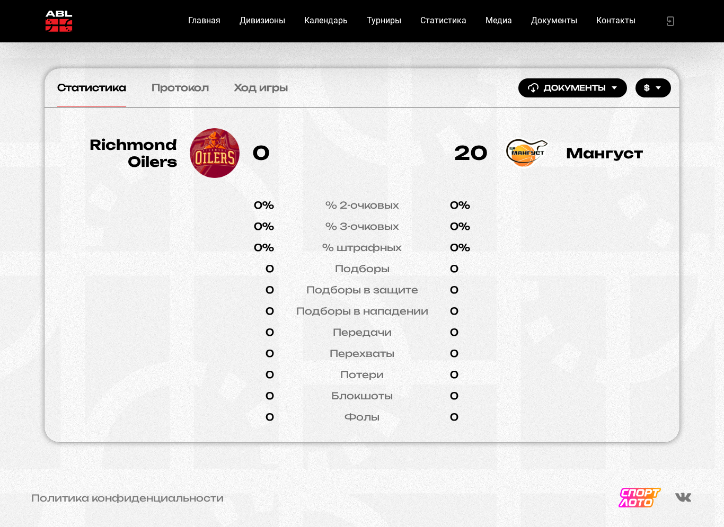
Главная (204, 20)
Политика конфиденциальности (127, 498)
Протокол (180, 87)
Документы (554, 20)
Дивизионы (262, 20)
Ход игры (261, 87)
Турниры (384, 20)
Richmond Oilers (133, 153)
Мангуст (604, 153)
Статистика (443, 20)
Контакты (615, 20)
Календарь (326, 20)
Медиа (498, 20)
